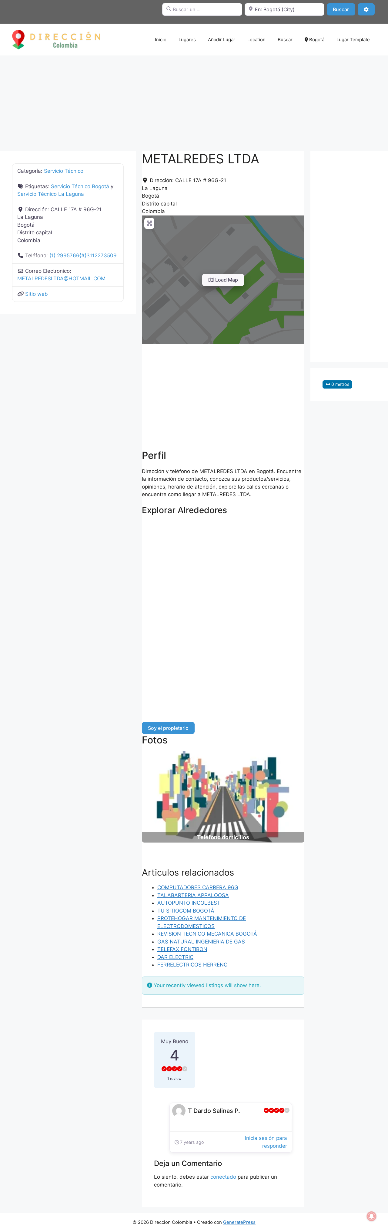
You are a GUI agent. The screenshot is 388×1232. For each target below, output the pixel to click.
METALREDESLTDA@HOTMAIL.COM (61, 278)
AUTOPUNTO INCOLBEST (188, 903)
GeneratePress (239, 1222)
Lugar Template (353, 39)
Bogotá (316, 39)
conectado (223, 1177)
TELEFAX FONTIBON (182, 949)
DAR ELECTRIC (175, 957)
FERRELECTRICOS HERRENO (192, 965)
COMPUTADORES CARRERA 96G (197, 887)
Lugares (187, 39)
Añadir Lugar (221, 39)
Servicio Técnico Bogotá (80, 186)
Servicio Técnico (63, 171)
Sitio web (36, 294)
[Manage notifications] (371, 1216)
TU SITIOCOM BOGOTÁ (185, 911)
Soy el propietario (168, 728)
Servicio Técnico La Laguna (50, 194)
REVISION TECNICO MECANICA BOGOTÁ (207, 934)
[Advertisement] (194, 100)
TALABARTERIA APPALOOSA (193, 895)
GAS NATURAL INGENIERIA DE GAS (201, 942)
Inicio (160, 39)
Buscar (344, 9)
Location (256, 39)
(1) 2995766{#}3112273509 (83, 255)
